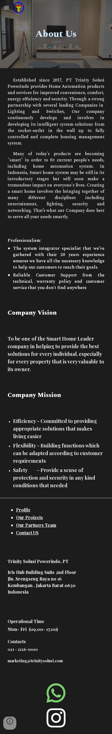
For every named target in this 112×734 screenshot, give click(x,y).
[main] (56, 34)
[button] (6, 7)
